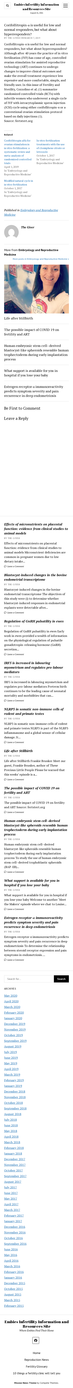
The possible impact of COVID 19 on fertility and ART (32, 790)
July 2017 (10, 1187)
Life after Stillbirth (18, 750)
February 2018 (14, 1148)
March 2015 (12, 1300)
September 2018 (15, 1108)
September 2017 (15, 1176)
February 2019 (14, 1080)
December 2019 (14, 1024)
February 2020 (14, 1012)
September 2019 (15, 1041)
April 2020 (11, 1001)
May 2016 (10, 1255)
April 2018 (11, 1136)
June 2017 (11, 1193)
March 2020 (12, 1007)
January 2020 (13, 1018)
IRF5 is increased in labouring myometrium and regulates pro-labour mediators (33, 667)
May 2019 (10, 1063)
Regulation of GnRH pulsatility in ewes (34, 621)
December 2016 (14, 1227)
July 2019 (10, 1052)
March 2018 (12, 1142)
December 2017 (14, 1159)
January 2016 (13, 1277)
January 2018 (13, 1153)
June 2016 (11, 1249)
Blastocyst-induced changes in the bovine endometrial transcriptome (35, 577)
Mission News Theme (25, 1382)
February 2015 (14, 1306)
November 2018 (15, 1097)
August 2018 (12, 1114)
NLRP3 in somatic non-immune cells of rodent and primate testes (33, 711)
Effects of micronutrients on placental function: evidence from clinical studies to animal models (36, 528)
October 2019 (13, 1035)
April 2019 (11, 1069)
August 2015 (12, 1294)
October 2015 (13, 1289)
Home (36, 1353)
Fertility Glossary (36, 1366)
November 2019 (15, 1029)
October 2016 (13, 1238)
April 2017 (11, 1204)
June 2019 (11, 1058)
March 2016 (12, 1266)
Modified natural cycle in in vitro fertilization (18, 182)
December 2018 (14, 1091)
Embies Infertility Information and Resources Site (36, 1324)
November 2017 (15, 1165)
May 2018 (10, 1131)
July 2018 (10, 1120)
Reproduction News (36, 1360)
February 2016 (14, 1272)
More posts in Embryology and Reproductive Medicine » (41, 258)
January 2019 (13, 1086)
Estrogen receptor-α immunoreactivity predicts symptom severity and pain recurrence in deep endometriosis (33, 922)
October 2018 (13, 1103)
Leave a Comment (15, 566)
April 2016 (11, 1261)
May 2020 (10, 996)
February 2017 (14, 1215)
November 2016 (15, 1232)
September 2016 (15, 1244)
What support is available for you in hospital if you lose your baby (32, 882)
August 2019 (12, 1046)
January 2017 (13, 1221)
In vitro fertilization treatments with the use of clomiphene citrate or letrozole (50, 146)
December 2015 (14, 1283)
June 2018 (11, 1125)
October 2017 (13, 1170)
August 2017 (12, 1182)
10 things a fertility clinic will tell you (36, 1373)
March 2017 (12, 1210)
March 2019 (12, 1074)
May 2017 (10, 1199)
